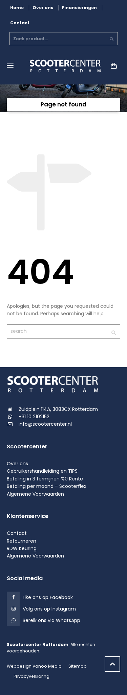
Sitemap (77, 666)
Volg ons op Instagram (49, 608)
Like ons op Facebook (48, 597)
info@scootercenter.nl (45, 424)
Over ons (43, 7)
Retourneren (21, 541)
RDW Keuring (22, 548)
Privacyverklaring (31, 676)
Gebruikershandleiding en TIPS (42, 471)
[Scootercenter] (63, 65)
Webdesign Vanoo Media (34, 666)
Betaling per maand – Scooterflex (46, 486)
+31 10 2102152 (34, 416)
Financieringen (79, 7)
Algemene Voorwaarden (35, 494)
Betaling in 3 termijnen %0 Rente (45, 478)
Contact (19, 23)
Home (17, 7)
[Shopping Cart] (112, 65)
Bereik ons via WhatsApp (51, 620)
